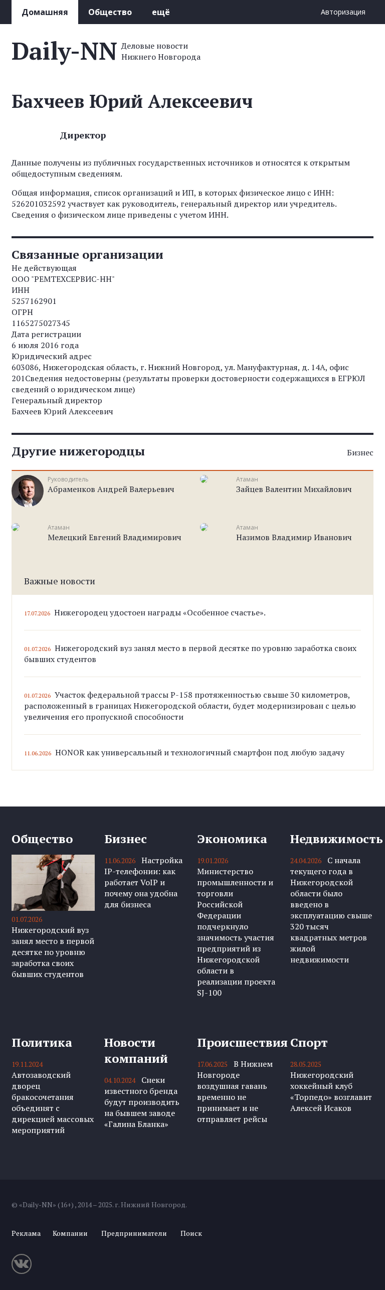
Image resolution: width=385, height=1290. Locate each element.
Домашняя (45, 12)
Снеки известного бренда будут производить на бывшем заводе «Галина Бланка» (141, 1102)
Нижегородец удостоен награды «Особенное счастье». (160, 612)
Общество (110, 12)
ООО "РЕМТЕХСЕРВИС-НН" (63, 278)
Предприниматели (134, 1233)
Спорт (309, 1042)
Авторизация (343, 12)
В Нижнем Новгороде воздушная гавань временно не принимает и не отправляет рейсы (235, 1091)
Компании (70, 1233)
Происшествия (238, 1042)
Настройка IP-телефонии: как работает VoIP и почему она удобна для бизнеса (143, 882)
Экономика (232, 839)
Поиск (191, 1233)
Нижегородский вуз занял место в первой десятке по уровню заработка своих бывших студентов (53, 952)
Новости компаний (136, 1050)
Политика (42, 1042)
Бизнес (360, 452)
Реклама (26, 1233)
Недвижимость (331, 839)
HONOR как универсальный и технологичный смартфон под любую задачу (199, 752)
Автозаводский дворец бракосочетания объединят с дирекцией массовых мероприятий (53, 1102)
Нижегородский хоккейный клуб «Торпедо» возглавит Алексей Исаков (331, 1091)
